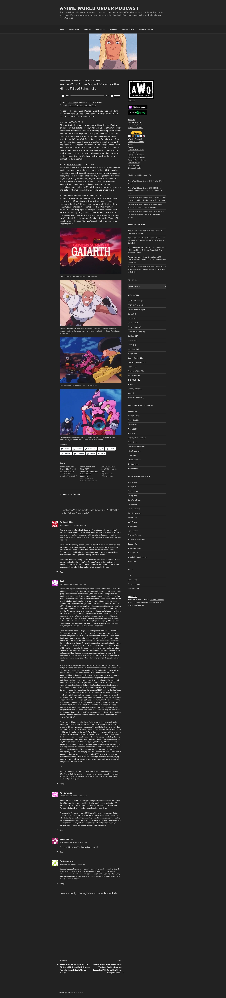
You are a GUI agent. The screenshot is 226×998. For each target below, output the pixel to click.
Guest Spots (100, 29)
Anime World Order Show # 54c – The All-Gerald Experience (68, 469)
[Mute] (112, 96)
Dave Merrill (132, 504)
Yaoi (129, 393)
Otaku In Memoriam (135, 362)
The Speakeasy (134, 464)
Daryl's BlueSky (133, 163)
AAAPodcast (132, 411)
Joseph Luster (133, 517)
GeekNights (132, 442)
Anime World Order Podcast (99, 8)
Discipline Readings (135, 332)
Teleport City (132, 544)
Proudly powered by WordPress (71, 993)
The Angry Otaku (134, 548)
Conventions (132, 327)
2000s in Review (134, 301)
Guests (130, 340)
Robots (76, 494)
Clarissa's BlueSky (135, 168)
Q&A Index (113, 29)
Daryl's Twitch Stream (136, 155)
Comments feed (134, 584)
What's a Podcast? (135, 139)
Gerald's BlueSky (134, 165)
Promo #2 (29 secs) (135, 127)
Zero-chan (132, 561)
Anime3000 (132, 429)
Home (62, 29)
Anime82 (131, 433)
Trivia (130, 384)
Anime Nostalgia (134, 416)
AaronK (131, 238)
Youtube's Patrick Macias (137, 557)
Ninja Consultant (134, 451)
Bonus (130, 314)
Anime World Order (91, 81)
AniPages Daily (133, 491)
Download (72, 102)
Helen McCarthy (134, 509)
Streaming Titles (134, 371)
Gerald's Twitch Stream (136, 157)
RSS (94, 105)
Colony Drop (132, 496)
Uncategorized (133, 389)
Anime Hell (132, 487)
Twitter (130, 144)
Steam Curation (134, 152)
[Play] (63, 96)
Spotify (87, 105)
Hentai (130, 345)
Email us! (131, 120)
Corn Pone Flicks (134, 500)
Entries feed (132, 580)
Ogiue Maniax (133, 531)
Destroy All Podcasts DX (137, 438)
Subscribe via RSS (146, 29)
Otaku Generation (134, 460)
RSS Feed (131, 101)
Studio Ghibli (132, 376)
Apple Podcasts (128, 29)
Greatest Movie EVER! (136, 447)
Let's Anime (132, 522)
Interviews (132, 349)
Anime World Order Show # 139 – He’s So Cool (109, 469)
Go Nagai (131, 336)
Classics (67, 494)
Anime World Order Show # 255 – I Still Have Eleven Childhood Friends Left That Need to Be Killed (145, 190)
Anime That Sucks (135, 310)
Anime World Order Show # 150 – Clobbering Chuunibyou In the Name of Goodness (89, 471)
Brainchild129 (66, 522)
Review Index (74, 29)
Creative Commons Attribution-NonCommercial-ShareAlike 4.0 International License (146, 602)
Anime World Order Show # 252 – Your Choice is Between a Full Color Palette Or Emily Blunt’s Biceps (146, 214)
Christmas (132, 318)
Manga (130, 354)
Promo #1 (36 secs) (135, 125)
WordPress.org (133, 588)
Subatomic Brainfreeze (136, 539)
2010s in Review (134, 305)
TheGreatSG (132, 231)
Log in (130, 575)
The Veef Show (133, 469)
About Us (87, 29)
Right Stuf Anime (74, 164)
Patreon (131, 147)
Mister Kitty (132, 526)
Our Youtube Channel (136, 142)
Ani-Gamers (132, 482)
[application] (90, 95)
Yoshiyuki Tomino (134, 398)
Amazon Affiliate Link (136, 149)
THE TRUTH (132, 380)
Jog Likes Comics (134, 513)
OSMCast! (132, 455)
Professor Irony (67, 861)
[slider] (117, 95)
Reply (62, 572)
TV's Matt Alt (133, 553)
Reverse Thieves (134, 535)
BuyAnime (98, 187)
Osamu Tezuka (133, 358)
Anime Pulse (132, 425)
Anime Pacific (133, 420)
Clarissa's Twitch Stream (137, 160)
